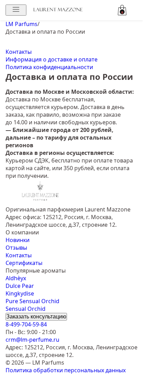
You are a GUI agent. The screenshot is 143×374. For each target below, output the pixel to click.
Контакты (19, 52)
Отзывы (16, 247)
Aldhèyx (16, 278)
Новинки (18, 240)
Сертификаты (24, 263)
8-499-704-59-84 (26, 324)
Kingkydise (20, 293)
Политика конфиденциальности (49, 67)
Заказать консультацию (36, 316)
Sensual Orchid (25, 309)
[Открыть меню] (16, 10)
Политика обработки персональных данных (66, 370)
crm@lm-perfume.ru (32, 339)
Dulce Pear (20, 286)
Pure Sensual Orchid (32, 301)
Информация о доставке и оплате (52, 59)
